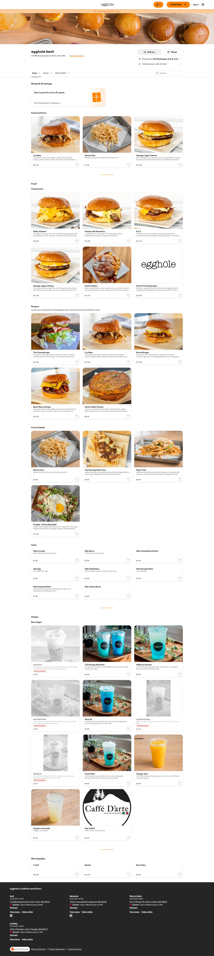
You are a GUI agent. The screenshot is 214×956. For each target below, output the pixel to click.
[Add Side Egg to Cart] (77, 578)
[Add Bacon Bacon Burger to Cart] (77, 416)
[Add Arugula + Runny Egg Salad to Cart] (77, 533)
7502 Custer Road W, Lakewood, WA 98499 (88, 902)
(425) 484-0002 (136, 899)
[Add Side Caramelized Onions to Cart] (180, 560)
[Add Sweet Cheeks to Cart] (128, 295)
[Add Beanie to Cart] (128, 874)
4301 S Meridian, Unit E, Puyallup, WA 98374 (29, 929)
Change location (76, 56)
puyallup (13, 923)
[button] (178, 5)
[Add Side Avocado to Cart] (77, 560)
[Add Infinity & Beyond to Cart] (180, 674)
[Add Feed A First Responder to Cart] (180, 295)
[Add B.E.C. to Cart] (180, 240)
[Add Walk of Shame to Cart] (77, 240)
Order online (27, 912)
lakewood (74, 896)
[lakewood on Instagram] (71, 916)
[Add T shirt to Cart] (77, 874)
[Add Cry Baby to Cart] (77, 164)
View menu (15, 912)
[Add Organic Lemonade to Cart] (77, 837)
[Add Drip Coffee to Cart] (128, 837)
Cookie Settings (75, 949)
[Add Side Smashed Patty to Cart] (77, 595)
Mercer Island (136, 896)
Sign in (196, 4)
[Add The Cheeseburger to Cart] (77, 361)
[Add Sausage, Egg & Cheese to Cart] (180, 164)
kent (12, 896)
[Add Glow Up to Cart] (128, 728)
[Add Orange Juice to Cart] (180, 783)
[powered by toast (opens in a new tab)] (20, 949)
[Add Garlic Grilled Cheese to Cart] (128, 416)
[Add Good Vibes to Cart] (128, 783)
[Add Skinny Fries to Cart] (128, 164)
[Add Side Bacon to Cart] (128, 560)
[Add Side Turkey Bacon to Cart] (128, 595)
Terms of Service (38, 949)
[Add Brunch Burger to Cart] (180, 361)
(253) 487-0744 (17, 899)
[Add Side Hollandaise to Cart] (128, 578)
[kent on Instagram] (11, 916)
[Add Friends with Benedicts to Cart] (128, 240)
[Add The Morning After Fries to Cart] (128, 479)
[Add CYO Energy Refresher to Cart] (128, 674)
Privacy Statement (57, 949)
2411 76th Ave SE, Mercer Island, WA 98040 (148, 902)
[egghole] (107, 4)
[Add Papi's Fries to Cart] (180, 479)
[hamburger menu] (203, 5)
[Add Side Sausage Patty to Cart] (180, 578)
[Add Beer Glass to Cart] (180, 874)
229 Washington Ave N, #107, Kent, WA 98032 (30, 902)
